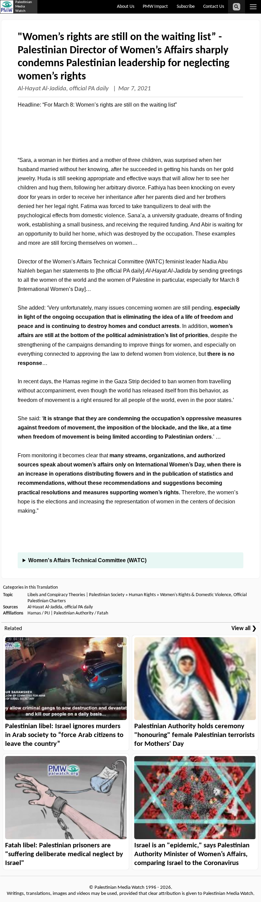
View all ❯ (244, 628)
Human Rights (142, 594)
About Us (125, 6)
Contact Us (213, 6)
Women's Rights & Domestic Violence (195, 594)
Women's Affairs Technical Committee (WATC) (87, 560)
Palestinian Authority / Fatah (81, 613)
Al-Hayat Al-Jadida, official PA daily (64, 89)
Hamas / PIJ (39, 613)
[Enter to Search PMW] (236, 7)
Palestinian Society (106, 594)
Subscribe (186, 6)
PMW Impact (155, 6)
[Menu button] (253, 7)
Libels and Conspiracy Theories (56, 594)
